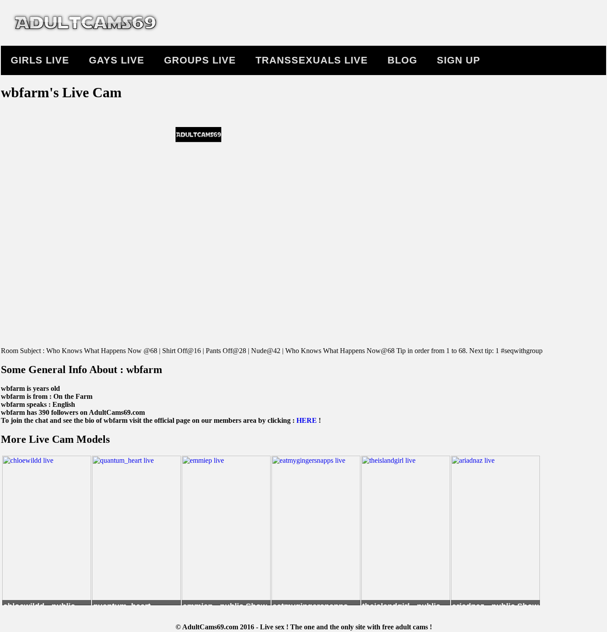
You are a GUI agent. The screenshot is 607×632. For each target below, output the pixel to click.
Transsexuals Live (312, 60)
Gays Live (116, 60)
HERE (306, 420)
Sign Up (458, 60)
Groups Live (200, 60)
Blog (402, 60)
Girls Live (40, 60)
